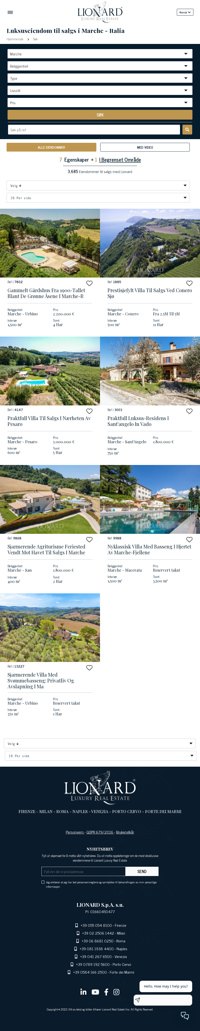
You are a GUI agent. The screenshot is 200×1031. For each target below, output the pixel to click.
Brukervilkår (125, 832)
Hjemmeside (15, 38)
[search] (187, 129)
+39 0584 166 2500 (90, 972)
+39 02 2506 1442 (98, 933)
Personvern (75, 832)
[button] (89, 283)
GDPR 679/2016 (100, 832)
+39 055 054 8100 (96, 925)
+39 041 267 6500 (96, 956)
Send (142, 871)
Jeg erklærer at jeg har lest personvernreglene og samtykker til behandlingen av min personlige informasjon (101, 884)
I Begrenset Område (120, 159)
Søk (35, 38)
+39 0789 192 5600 (93, 964)
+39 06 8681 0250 (97, 941)
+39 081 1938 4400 (97, 948)
